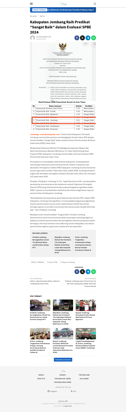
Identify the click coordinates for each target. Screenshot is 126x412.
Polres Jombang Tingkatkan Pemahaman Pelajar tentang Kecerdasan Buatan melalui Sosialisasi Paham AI (40, 346)
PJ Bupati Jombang (68, 262)
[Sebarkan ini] (76, 37)
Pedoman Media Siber (62, 382)
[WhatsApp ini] (93, 37)
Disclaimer (84, 379)
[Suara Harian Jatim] (63, 3)
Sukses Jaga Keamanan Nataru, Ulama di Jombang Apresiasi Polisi (45, 281)
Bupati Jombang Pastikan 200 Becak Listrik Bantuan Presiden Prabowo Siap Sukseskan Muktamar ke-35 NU (66, 10)
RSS (74, 391)
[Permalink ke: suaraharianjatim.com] (32, 38)
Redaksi (63, 375)
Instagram (53, 391)
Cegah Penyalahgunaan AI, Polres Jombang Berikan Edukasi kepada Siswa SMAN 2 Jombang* (85, 344)
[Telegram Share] (88, 37)
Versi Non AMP (63, 401)
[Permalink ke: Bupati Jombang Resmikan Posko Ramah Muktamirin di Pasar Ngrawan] (86, 305)
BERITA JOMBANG (37, 262)
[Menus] (31, 3)
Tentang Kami (84, 375)
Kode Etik (41, 379)
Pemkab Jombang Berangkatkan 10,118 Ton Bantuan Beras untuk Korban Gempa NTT (40, 242)
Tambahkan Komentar (63, 359)
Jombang (34, 134)
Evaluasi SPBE (52, 262)
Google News (67, 406)
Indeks (41, 375)
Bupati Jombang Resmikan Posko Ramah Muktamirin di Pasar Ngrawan (85, 316)
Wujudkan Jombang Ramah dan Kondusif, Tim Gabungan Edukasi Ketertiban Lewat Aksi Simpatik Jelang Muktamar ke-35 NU (63, 245)
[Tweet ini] (82, 37)
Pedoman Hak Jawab (63, 379)
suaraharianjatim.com (50, 134)
